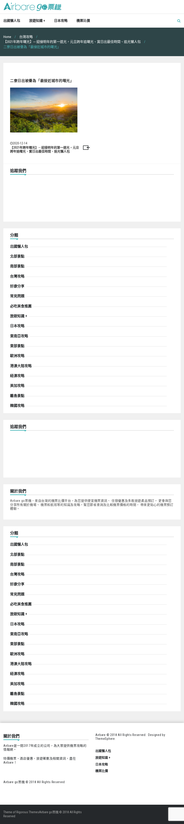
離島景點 (17, 396)
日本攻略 (61, 21)
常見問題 (17, 296)
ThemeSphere (105, 738)
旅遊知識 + (37, 21)
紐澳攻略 (17, 376)
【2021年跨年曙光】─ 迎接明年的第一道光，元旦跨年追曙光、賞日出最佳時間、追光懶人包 (44, 149)
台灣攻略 (17, 276)
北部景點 (17, 256)
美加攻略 (17, 385)
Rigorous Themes (27, 812)
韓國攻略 (17, 405)
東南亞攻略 (19, 336)
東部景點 (17, 346)
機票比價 (83, 21)
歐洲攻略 (17, 356)
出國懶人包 (11, 21)
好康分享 (17, 286)
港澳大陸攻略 (21, 366)
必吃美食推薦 (21, 306)
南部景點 (17, 266)
